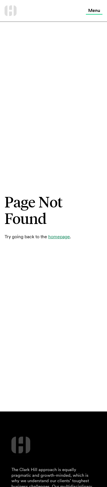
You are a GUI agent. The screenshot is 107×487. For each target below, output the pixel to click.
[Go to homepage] (11, 10)
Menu (94, 10)
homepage (59, 236)
